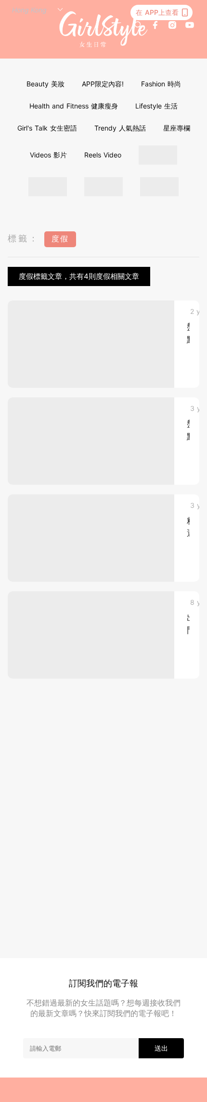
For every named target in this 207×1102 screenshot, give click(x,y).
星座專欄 (176, 128)
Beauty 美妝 (45, 84)
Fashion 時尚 (161, 84)
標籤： (23, 238)
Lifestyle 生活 (156, 106)
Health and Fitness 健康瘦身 (73, 106)
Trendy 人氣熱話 (120, 128)
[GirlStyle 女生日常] (104, 30)
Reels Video (102, 155)
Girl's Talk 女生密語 (47, 128)
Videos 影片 (48, 155)
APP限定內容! (103, 84)
